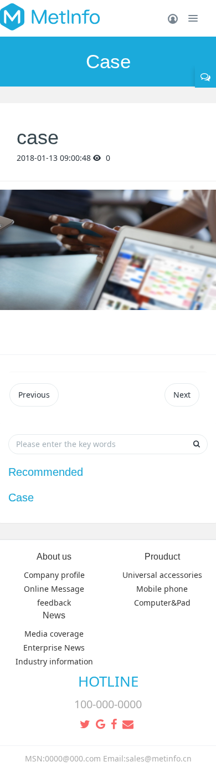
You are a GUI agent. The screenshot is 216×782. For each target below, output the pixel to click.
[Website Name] (50, 16)
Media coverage (54, 633)
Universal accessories (162, 575)
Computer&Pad (162, 602)
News (54, 615)
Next (182, 394)
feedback (54, 602)
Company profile (54, 575)
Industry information (54, 661)
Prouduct (162, 556)
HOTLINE (108, 681)
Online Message (54, 588)
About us (54, 556)
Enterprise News (54, 647)
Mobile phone (162, 588)
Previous (34, 394)
